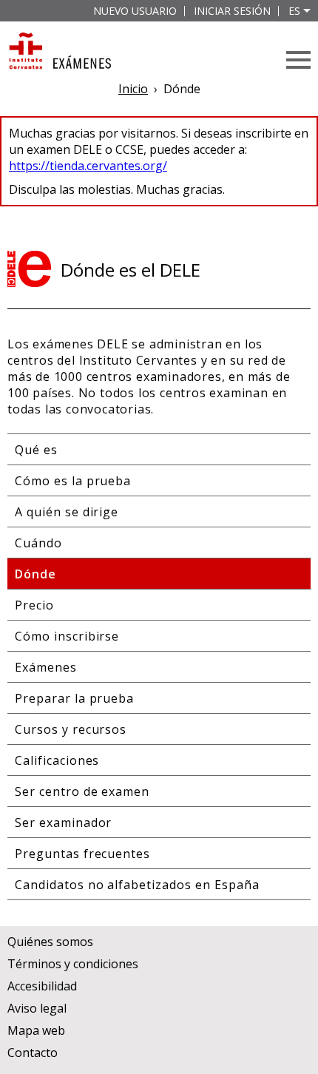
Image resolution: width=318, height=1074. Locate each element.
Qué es (36, 450)
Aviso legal (37, 1008)
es (294, 11)
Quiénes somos (50, 941)
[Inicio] (59, 52)
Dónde (35, 574)
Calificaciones (57, 760)
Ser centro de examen (82, 791)
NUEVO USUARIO (135, 11)
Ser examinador (63, 822)
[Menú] (298, 60)
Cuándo (38, 543)
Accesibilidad (42, 986)
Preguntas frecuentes (82, 853)
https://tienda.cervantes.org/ (88, 166)
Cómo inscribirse (67, 636)
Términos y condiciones (72, 964)
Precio (34, 605)
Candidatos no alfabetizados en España (137, 885)
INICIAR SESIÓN (232, 11)
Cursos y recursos (70, 729)
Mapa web (36, 1030)
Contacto (32, 1052)
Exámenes (46, 667)
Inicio (133, 89)
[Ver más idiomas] (307, 11)
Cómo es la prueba (73, 481)
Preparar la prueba (74, 698)
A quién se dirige (66, 512)
